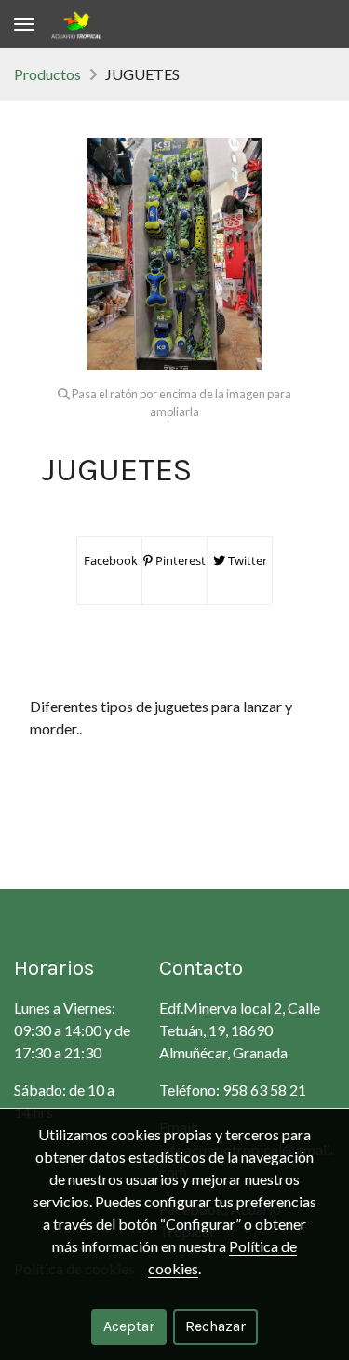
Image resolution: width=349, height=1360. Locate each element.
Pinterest (179, 560)
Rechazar (215, 1326)
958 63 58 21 (264, 1089)
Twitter (246, 560)
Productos (47, 74)
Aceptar (128, 1326)
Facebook (109, 560)
